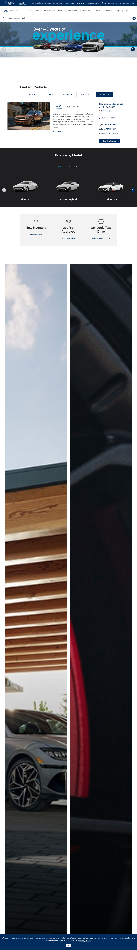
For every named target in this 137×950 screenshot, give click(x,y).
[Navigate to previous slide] (1, 49)
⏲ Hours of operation (107, 118)
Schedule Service (109, 141)
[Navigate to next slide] (135, 49)
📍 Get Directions (105, 111)
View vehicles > (36, 234)
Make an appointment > (101, 238)
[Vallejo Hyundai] (12, 11)
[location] (77, 3)
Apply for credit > (68, 238)
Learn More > (58, 131)
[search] (135, 10)
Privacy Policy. (85, 941)
